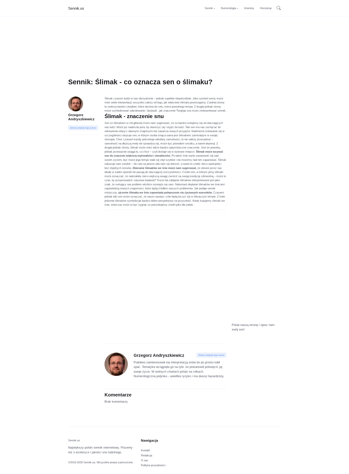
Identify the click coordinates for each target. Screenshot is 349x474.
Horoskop (266, 8)
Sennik (209, 8)
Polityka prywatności (153, 465)
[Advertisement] (174, 52)
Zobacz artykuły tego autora (211, 355)
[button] (277, 8)
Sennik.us (76, 8)
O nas (144, 460)
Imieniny (249, 8)
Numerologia (228, 8)
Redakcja (146, 455)
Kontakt (145, 450)
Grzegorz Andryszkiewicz (81, 117)
